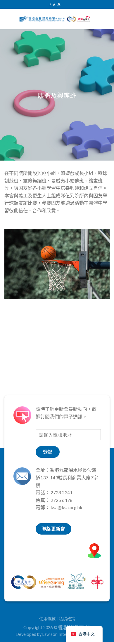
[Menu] (8, 19)
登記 (47, 452)
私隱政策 (67, 618)
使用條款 (47, 618)
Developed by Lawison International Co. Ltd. (57, 634)
